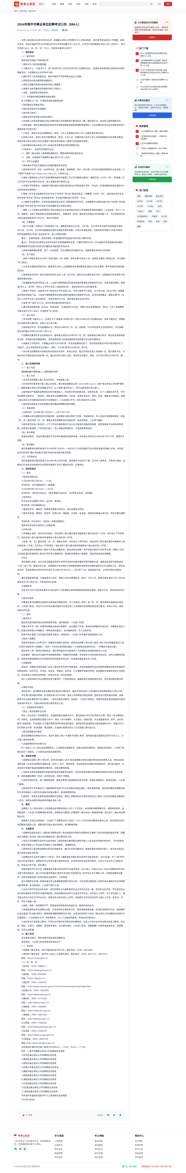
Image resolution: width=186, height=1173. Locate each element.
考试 (94, 4)
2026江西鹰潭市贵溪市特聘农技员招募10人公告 (153, 54)
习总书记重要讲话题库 (149, 143)
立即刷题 (152, 115)
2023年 (159, 201)
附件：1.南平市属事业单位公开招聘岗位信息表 (43, 1051)
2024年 (149, 201)
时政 (78, 4)
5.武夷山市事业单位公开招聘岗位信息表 (39, 1067)
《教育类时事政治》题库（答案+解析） (154, 154)
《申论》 (140, 211)
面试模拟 (99, 1145)
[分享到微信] (108, 1115)
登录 (168, 4)
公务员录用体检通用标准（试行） (43, 764)
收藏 (65, 30)
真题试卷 (148, 196)
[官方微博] (20, 1149)
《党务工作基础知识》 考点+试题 (153, 148)
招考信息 (23, 11)
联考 (160, 206)
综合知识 (59, 1157)
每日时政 (99, 1141)
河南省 (154, 216)
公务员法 (40, 133)
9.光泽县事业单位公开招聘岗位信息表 (38, 1083)
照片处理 (99, 1157)
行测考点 (59, 1145)
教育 (56, 165)
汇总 (157, 211)
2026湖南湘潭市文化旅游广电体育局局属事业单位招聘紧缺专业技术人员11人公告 (154, 63)
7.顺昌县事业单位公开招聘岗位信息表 (38, 1075)
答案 (150, 211)
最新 (139, 226)
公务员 (139, 201)
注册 (159, 4)
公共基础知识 (142, 216)
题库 (62, 4)
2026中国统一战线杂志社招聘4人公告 (154, 80)
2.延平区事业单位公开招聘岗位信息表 (38, 1055)
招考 (54, 4)
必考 (70, 4)
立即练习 (152, 37)
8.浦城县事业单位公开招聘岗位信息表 (38, 1079)
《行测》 (150, 206)
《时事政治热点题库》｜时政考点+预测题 (153, 137)
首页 (16, 11)
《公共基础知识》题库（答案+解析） (154, 131)
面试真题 (59, 1153)
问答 (86, 4)
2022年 (164, 216)
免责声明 (139, 1145)
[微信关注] (15, 1149)
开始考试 (152, 179)
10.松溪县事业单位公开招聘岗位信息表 (39, 1087)
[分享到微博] (114, 1115)
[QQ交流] (25, 1149)
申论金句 (99, 1149)
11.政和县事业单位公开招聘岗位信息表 (39, 1091)
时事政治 (140, 221)
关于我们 (139, 1141)
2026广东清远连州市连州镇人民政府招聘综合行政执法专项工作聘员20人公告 (154, 72)
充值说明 (139, 1153)
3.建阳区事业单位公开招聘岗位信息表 (38, 1059)
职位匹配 (99, 1153)
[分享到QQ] (120, 1115)
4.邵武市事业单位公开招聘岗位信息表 (38, 1063)
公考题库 (59, 1141)
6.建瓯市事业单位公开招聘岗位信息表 (38, 1071)
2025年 (140, 206)
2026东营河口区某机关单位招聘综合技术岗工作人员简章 (153, 87)
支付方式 (139, 1149)
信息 (157, 221)
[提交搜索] (151, 4)
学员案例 (139, 1157)
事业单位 (32, 11)
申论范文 (59, 1149)
